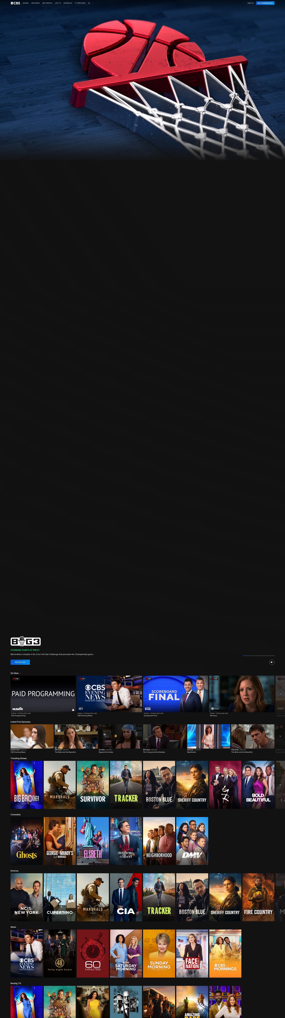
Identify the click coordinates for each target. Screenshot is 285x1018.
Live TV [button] (58, 3)
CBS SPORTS (47, 3)
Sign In (251, 3)
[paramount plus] (15, 3)
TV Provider (80, 3)
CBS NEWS (35, 3)
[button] (43, 697)
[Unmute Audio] (271, 662)
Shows (26, 3)
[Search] (89, 3)
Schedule (68, 3)
